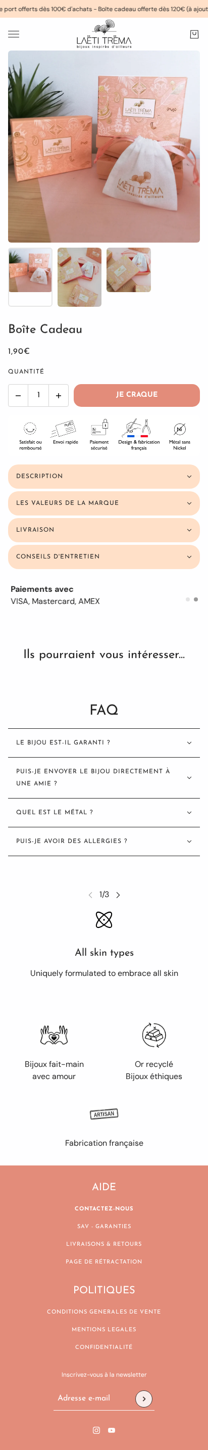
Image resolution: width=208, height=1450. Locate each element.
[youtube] (111, 1430)
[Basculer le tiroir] (13, 34)
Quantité (26, 372)
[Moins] (18, 395)
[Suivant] (118, 895)
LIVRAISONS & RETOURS (104, 1244)
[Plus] (58, 395)
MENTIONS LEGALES (104, 1330)
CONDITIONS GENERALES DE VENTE (104, 1312)
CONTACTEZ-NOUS (104, 1209)
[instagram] (96, 1430)
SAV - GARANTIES (104, 1227)
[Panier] (194, 34)
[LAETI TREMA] (104, 34)
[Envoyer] (143, 1399)
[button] (188, 599)
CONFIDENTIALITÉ (104, 1347)
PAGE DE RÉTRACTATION (104, 1262)
